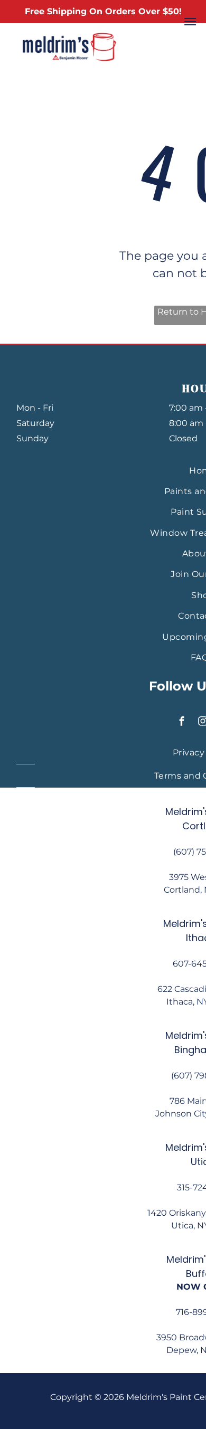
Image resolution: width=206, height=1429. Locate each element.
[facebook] (181, 722)
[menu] (190, 21)
